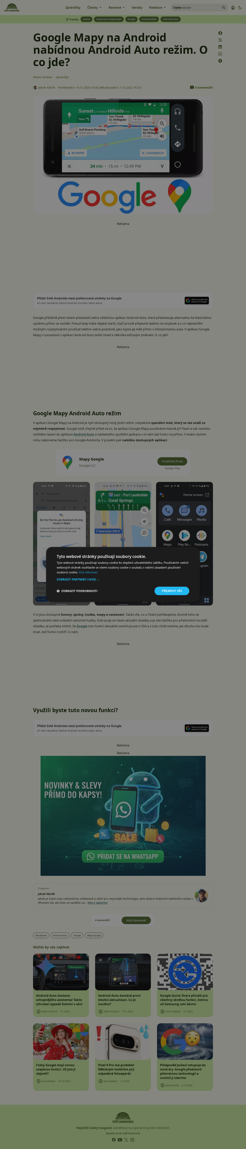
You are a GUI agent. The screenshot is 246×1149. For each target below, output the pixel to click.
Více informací (88, 572)
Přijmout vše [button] (172, 591)
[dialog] (123, 574)
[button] (123, 579)
